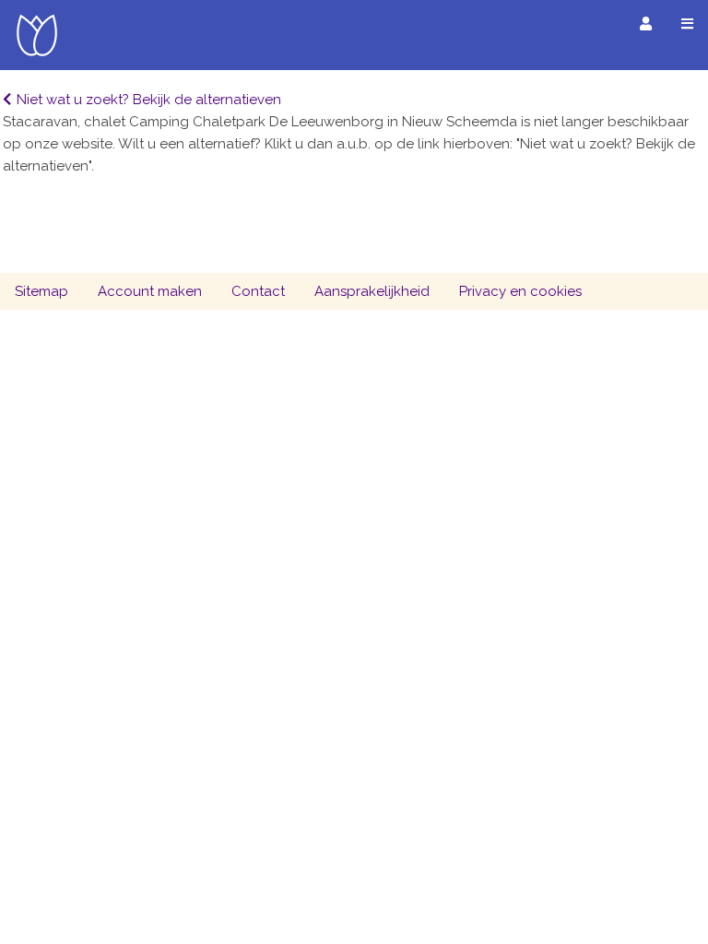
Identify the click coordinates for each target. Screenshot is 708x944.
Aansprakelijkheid (372, 291)
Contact (258, 291)
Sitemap (41, 291)
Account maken (150, 291)
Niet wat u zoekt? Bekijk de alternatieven (149, 99)
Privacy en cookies (520, 291)
